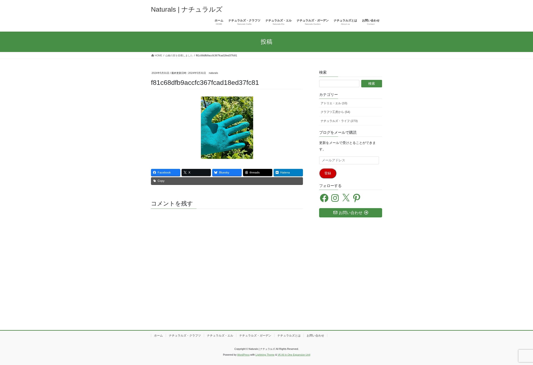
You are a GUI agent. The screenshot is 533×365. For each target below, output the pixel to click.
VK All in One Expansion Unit (294, 354)
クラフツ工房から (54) (335, 112)
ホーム (158, 335)
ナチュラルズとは (289, 335)
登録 (327, 173)
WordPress (243, 354)
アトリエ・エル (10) (334, 103)
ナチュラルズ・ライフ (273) (339, 120)
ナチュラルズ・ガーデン (255, 335)
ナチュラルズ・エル (220, 335)
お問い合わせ (315, 335)
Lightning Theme (265, 354)
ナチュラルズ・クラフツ (185, 335)
